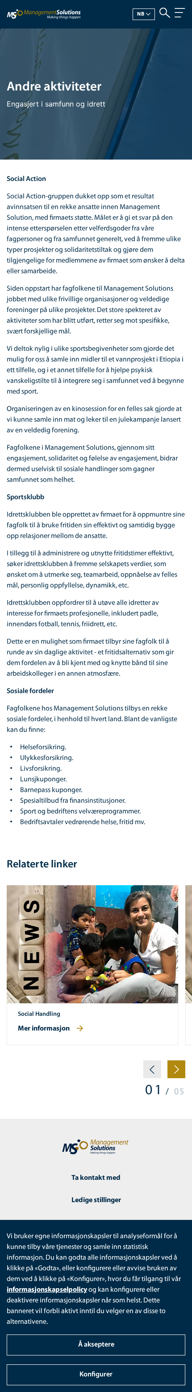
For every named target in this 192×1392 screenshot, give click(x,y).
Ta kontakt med (96, 1178)
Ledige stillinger (96, 1200)
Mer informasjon (44, 1028)
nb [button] (141, 14)
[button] (152, 1072)
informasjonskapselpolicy (47, 1289)
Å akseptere (96, 1344)
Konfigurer (96, 1374)
